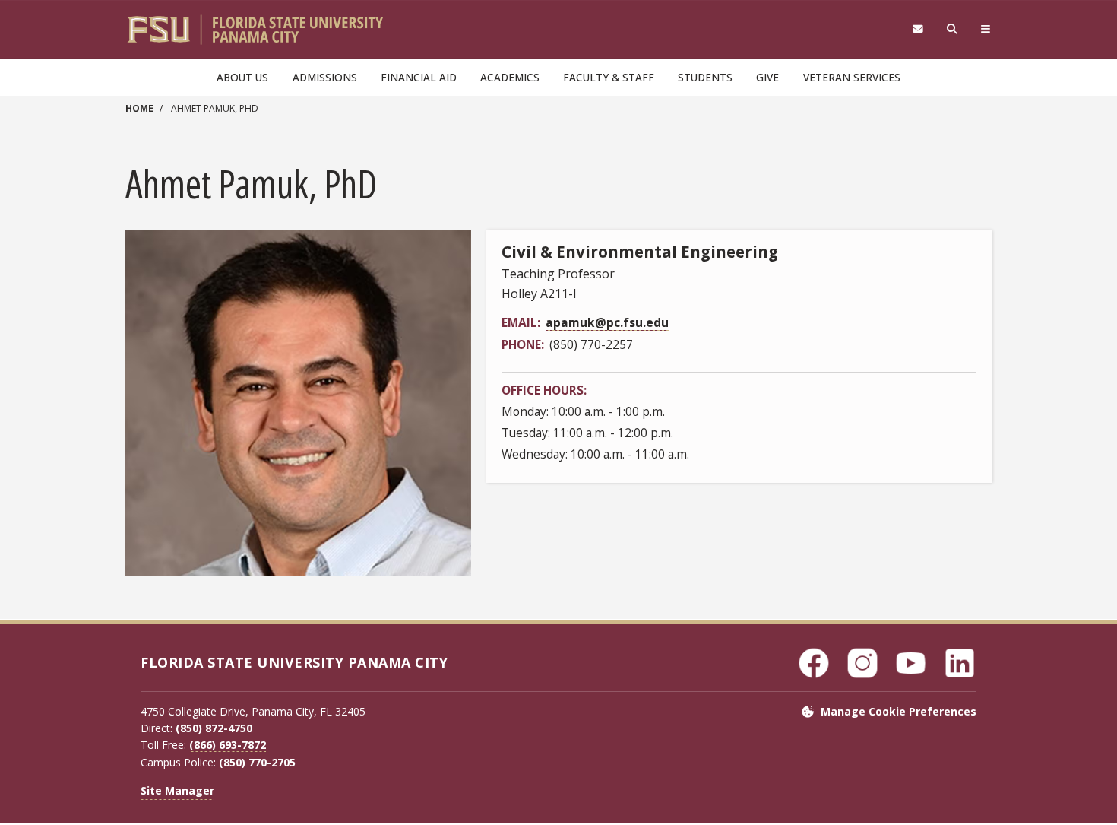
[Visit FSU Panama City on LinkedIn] (959, 663)
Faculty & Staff (608, 77)
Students (705, 77)
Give (767, 77)
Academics (510, 77)
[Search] (952, 29)
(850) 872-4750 (214, 728)
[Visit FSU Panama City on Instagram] (862, 663)
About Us (242, 77)
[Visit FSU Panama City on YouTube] (911, 663)
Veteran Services (851, 77)
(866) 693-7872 (227, 745)
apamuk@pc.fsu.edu (607, 322)
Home (139, 108)
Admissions (325, 77)
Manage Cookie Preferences (898, 711)
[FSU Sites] (986, 29)
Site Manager (177, 790)
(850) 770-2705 (257, 762)
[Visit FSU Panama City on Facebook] (814, 663)
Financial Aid (419, 77)
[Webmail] (917, 29)
